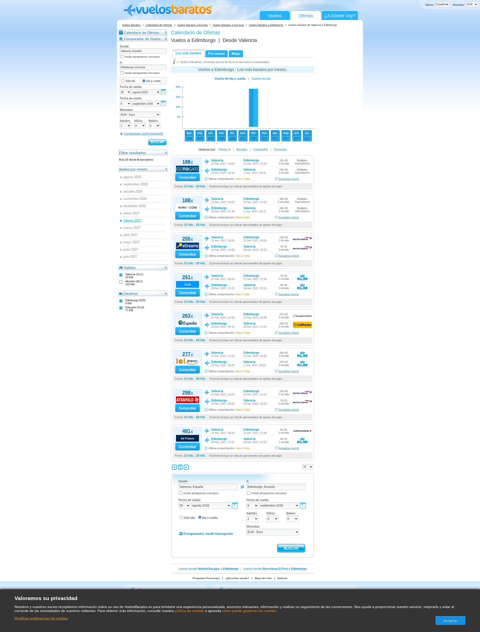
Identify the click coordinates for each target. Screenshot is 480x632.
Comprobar (187, 177)
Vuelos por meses (133, 169)
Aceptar (451, 621)
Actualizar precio (288, 178)
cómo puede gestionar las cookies (249, 611)
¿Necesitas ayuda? (237, 578)
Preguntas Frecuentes (206, 578)
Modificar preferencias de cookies (41, 618)
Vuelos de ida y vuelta (230, 78)
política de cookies (189, 611)
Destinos (131, 294)
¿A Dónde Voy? (340, 15)
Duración (280, 149)
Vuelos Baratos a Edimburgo (266, 24)
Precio (222, 149)
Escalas (241, 149)
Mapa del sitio (263, 578)
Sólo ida (130, 80)
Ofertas (305, 15)
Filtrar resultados (132, 153)
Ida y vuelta (153, 80)
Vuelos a (193, 40)
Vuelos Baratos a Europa (192, 24)
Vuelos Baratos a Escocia (228, 24)
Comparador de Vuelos (142, 39)
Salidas (130, 268)
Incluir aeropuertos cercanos (142, 56)
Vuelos (275, 15)
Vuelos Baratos (131, 24)
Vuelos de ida (261, 78)
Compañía (261, 149)
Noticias (283, 578)
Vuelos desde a (208, 569)
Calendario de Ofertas (159, 24)
